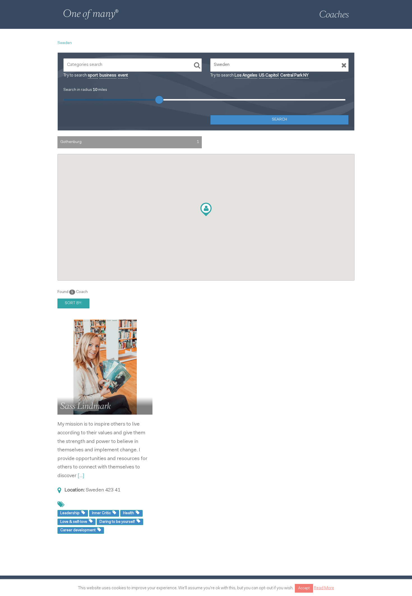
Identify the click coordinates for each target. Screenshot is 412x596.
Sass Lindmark (85, 406)
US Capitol (269, 75)
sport (93, 75)
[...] (81, 476)
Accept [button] (304, 588)
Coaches (334, 14)
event (123, 75)
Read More (324, 588)
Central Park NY (294, 75)
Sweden (64, 43)
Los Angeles (246, 75)
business (107, 75)
